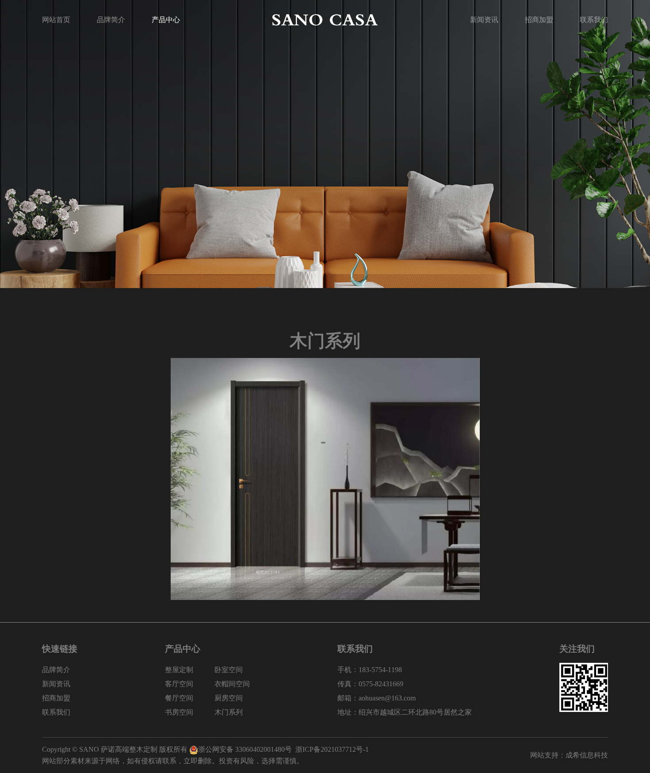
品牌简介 (111, 19)
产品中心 (166, 19)
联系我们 (594, 19)
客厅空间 (179, 684)
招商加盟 (539, 19)
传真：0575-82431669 (370, 684)
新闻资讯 (484, 19)
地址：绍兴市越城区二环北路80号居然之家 (404, 712)
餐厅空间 (179, 698)
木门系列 (228, 712)
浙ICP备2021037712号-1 (332, 749)
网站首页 (56, 19)
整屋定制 (179, 669)
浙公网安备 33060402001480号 (245, 749)
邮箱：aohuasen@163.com (376, 698)
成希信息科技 (587, 755)
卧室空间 (228, 669)
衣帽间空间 (232, 684)
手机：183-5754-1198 (369, 669)
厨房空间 (228, 698)
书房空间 (179, 712)
